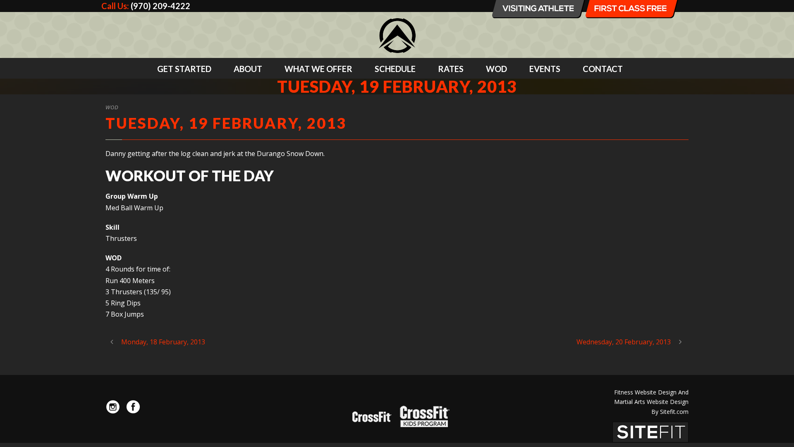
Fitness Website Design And (651, 392)
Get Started (184, 69)
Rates (451, 69)
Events (544, 69)
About (248, 69)
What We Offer (318, 69)
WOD (496, 69)
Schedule (395, 69)
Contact (603, 69)
